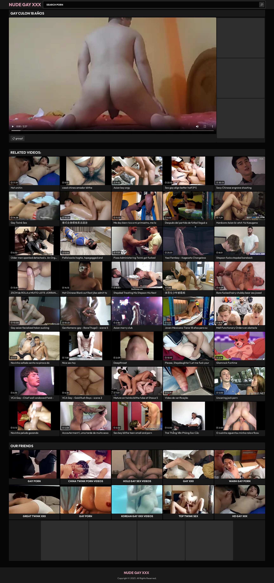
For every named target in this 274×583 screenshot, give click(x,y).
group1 (19, 138)
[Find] (261, 4)
